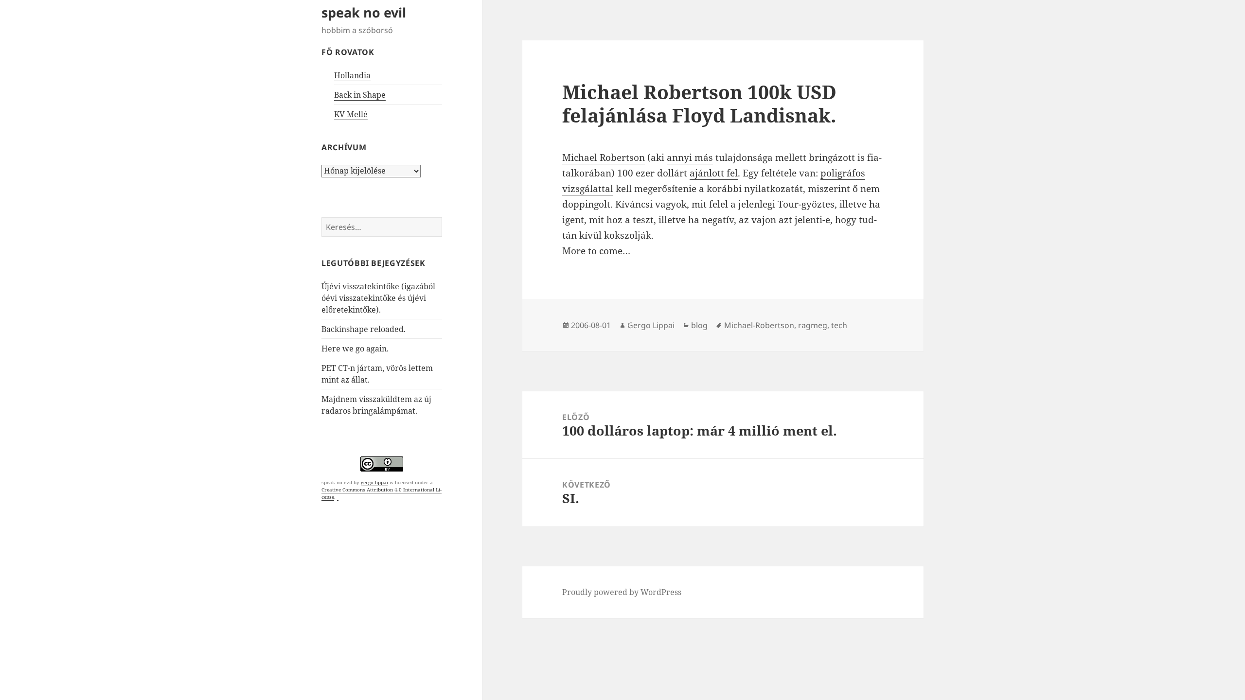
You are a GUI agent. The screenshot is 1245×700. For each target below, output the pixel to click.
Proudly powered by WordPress (621, 592)
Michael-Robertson (759, 325)
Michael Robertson (603, 157)
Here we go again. (355, 348)
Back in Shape (360, 94)
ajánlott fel (714, 173)
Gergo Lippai (651, 325)
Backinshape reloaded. (363, 329)
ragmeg (812, 325)
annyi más (690, 157)
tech (839, 325)
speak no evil (363, 12)
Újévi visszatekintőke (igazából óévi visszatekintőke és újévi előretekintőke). (378, 298)
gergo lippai (374, 482)
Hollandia (352, 75)
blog (699, 325)
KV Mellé (351, 114)
